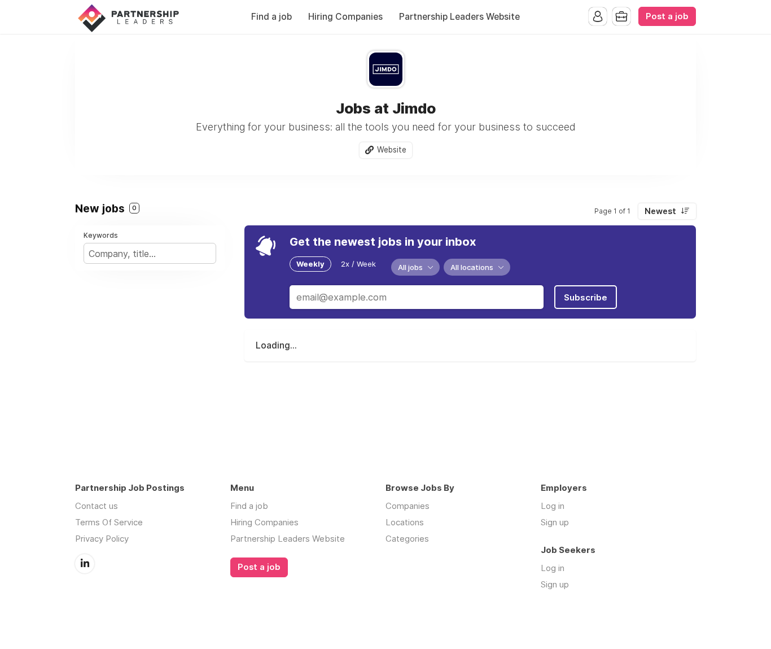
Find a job (271, 16)
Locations (405, 522)
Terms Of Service (109, 522)
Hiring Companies (345, 16)
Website (391, 149)
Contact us (96, 505)
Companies (408, 505)
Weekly (310, 263)
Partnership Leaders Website (459, 16)
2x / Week (358, 263)
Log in (552, 505)
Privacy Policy (102, 538)
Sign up (555, 522)
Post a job (667, 16)
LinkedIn (84, 563)
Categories (407, 538)
